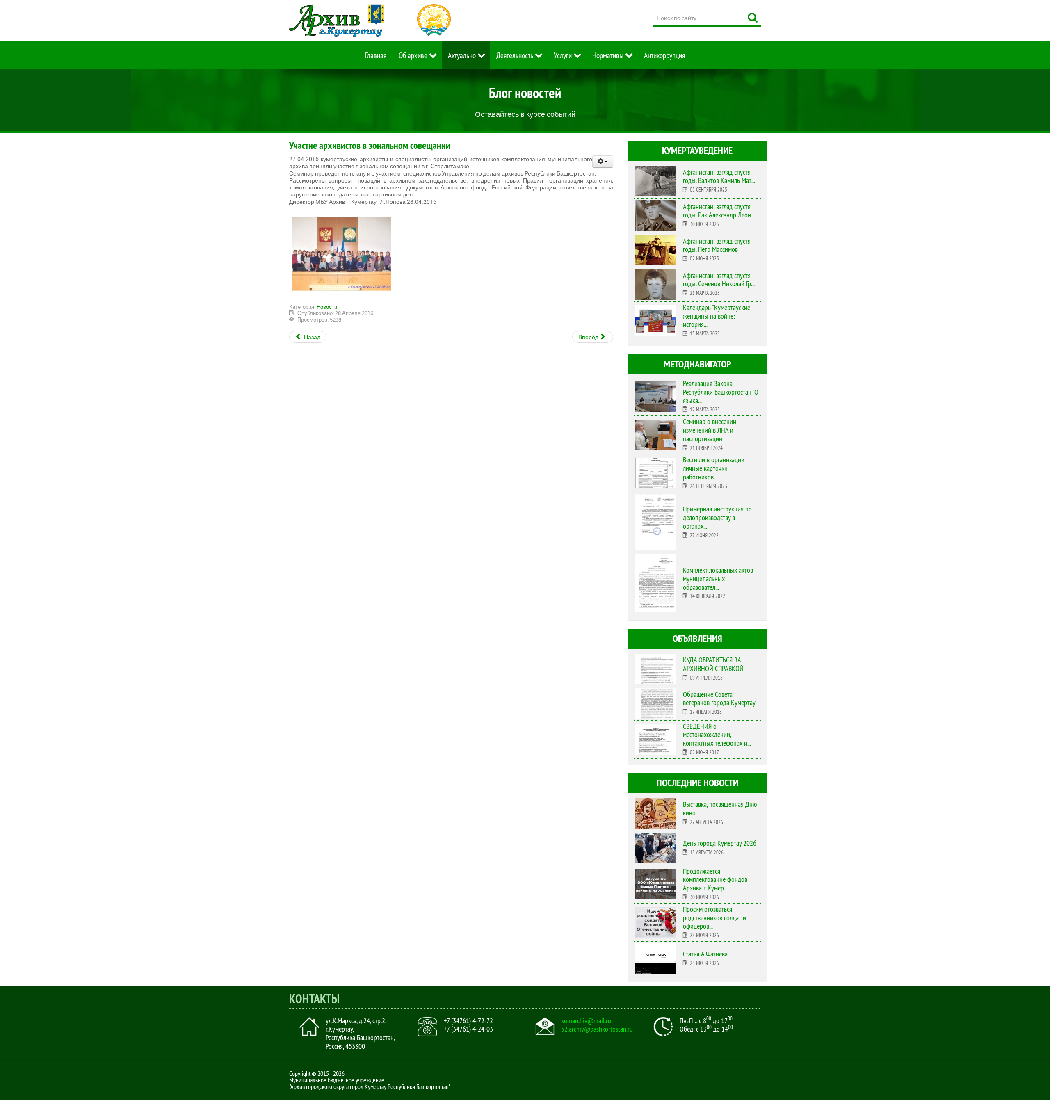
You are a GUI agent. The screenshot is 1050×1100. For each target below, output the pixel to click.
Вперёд (589, 337)
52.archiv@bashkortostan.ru (597, 1029)
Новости (327, 306)
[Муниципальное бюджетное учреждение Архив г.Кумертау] (336, 20)
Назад (311, 337)
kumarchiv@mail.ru (586, 1020)
